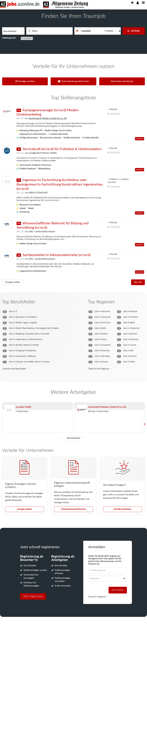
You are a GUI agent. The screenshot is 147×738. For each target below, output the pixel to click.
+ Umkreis (108, 31)
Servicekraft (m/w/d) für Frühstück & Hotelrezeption (62, 149)
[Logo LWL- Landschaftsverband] (7, 224)
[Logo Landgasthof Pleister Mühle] (7, 150)
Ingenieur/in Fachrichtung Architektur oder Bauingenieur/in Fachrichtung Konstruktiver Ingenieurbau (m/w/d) (60, 184)
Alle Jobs (20, 119)
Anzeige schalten (12, 282)
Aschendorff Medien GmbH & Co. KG (48, 118)
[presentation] (132, 3)
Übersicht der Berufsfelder (14, 369)
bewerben (139, 138)
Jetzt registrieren (33, 596)
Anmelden (118, 590)
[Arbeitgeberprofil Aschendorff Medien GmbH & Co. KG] (81, 410)
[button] (119, 31)
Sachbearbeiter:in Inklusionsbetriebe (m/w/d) (56, 255)
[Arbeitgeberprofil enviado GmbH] (9, 414)
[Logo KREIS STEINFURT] (7, 182)
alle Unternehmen (73, 438)
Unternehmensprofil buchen (73, 509)
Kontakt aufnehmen (122, 509)
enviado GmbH (23, 407)
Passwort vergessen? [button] (97, 597)
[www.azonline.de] (65, 5)
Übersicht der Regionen (98, 369)
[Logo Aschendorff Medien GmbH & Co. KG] (7, 111)
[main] (73, 317)
